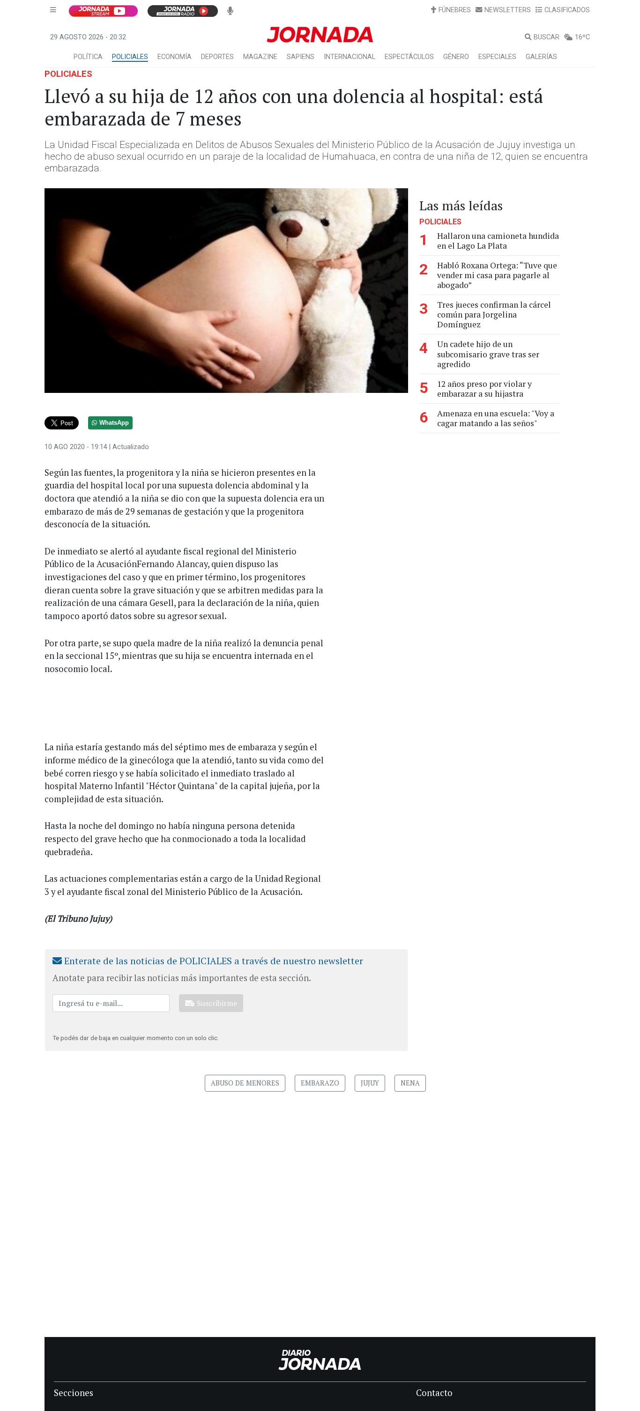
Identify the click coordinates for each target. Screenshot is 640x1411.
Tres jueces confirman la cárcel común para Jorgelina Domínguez (494, 314)
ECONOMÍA (174, 57)
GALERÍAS (541, 57)
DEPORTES (217, 57)
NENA (410, 1083)
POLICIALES (130, 57)
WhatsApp (114, 423)
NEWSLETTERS (507, 10)
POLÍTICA (88, 57)
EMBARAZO (320, 1083)
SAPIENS (300, 57)
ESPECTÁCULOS (409, 57)
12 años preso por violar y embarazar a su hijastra (484, 388)
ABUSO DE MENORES (245, 1083)
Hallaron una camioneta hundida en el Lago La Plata (498, 240)
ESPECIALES (497, 57)
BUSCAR (546, 37)
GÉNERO (456, 57)
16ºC (582, 37)
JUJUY (370, 1083)
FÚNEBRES (455, 10)
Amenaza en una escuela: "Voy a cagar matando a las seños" (495, 418)
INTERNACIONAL (349, 57)
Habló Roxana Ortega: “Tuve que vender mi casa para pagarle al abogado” (497, 275)
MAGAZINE (260, 57)
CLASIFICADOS (567, 10)
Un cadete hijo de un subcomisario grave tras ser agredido (488, 354)
